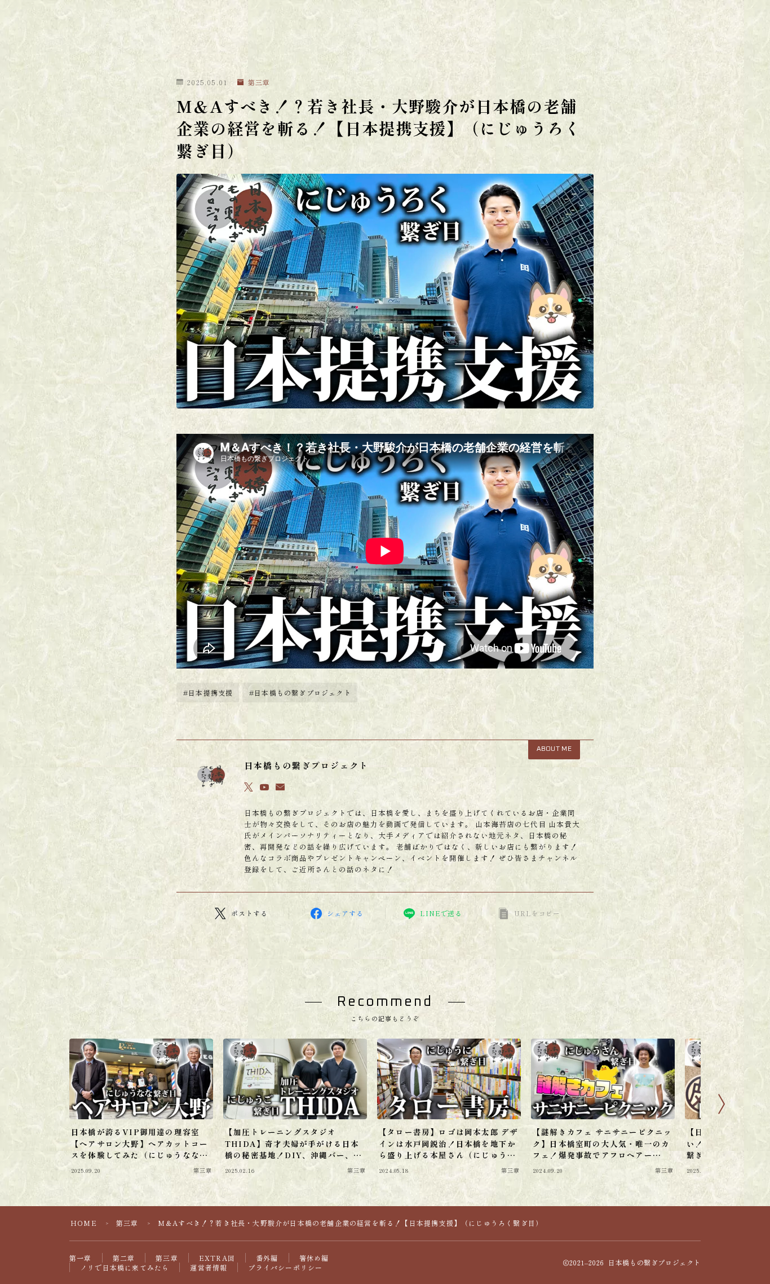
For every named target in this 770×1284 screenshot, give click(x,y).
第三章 (259, 82)
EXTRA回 (217, 1258)
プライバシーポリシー (285, 1267)
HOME (83, 1223)
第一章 (80, 1258)
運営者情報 (208, 1267)
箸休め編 (314, 1258)
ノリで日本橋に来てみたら (124, 1267)
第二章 (124, 1258)
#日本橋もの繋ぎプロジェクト (300, 692)
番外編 (267, 1258)
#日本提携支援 (208, 692)
